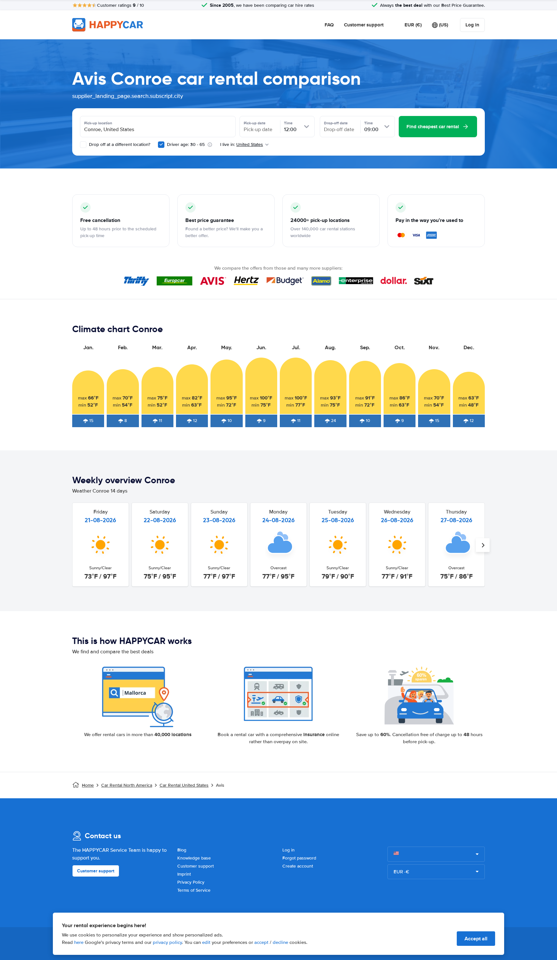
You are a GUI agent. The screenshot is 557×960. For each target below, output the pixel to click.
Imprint (184, 874)
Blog (181, 850)
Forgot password (299, 858)
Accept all (475, 938)
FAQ (329, 24)
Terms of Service (193, 890)
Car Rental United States (184, 785)
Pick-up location (98, 123)
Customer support (364, 24)
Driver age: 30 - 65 (186, 144)
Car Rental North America (126, 785)
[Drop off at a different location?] (83, 144)
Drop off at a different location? (119, 144)
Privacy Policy (190, 882)
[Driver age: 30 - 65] (161, 144)
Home (88, 785)
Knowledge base (194, 858)
